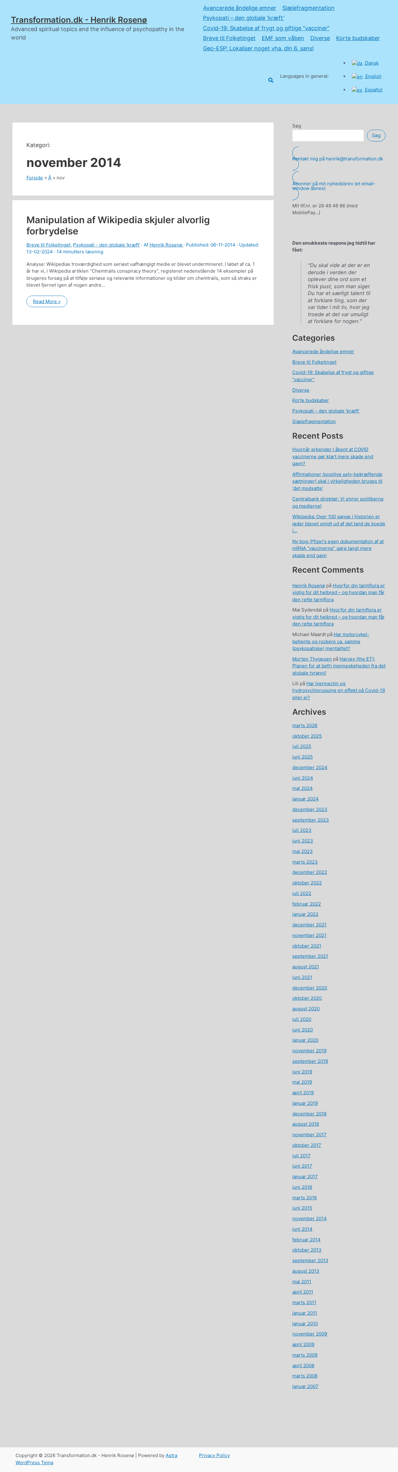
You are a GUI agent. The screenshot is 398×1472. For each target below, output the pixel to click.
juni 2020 (302, 1030)
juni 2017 (302, 1166)
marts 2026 (304, 725)
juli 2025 (301, 746)
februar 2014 (306, 1240)
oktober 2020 (307, 998)
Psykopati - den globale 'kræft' (106, 245)
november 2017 (309, 1134)
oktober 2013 (307, 1250)
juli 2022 (301, 893)
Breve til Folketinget (229, 38)
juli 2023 (302, 830)
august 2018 (305, 1124)
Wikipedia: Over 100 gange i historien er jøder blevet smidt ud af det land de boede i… (338, 523)
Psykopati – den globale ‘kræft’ (243, 18)
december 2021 (309, 925)
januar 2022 (305, 914)
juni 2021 (302, 977)
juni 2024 (302, 778)
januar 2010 (305, 1324)
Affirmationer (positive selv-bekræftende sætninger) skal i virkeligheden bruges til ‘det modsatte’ (337, 481)
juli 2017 (301, 1156)
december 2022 (309, 872)
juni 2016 (302, 1187)
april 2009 (303, 1344)
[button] (271, 80)
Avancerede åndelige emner (239, 8)
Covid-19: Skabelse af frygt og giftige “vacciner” (266, 28)
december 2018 (309, 1114)
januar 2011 (304, 1313)
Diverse (320, 38)
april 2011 (302, 1292)
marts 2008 (304, 1376)
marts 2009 (304, 1355)
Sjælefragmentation (308, 8)
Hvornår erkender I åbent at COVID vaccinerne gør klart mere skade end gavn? (332, 456)
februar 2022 (306, 904)
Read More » (47, 302)
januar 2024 (305, 799)
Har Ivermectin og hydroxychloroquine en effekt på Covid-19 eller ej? (338, 690)
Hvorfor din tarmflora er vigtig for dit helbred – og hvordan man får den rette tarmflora (338, 592)
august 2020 (306, 1009)
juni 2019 (302, 1072)
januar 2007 (305, 1386)
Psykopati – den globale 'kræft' (325, 411)
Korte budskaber (358, 38)
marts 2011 (304, 1302)
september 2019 (310, 1061)
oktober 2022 (307, 883)
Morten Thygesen (312, 659)
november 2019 (309, 1051)
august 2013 (305, 1271)
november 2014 (309, 1218)
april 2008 (303, 1365)
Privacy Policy (214, 1455)
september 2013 (310, 1260)
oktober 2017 (306, 1145)
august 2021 (305, 967)
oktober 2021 (306, 946)
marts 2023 (305, 862)
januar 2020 (305, 1040)
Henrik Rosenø (308, 585)
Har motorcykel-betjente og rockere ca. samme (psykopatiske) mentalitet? (330, 641)
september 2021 (310, 956)
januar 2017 (305, 1176)
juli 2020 (301, 1019)
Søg (296, 126)
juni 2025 (302, 757)
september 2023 (310, 820)
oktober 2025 (307, 736)
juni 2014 (302, 1229)
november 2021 (309, 935)
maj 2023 (302, 851)
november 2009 (309, 1334)
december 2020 (309, 988)
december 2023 (309, 809)
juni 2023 (302, 841)
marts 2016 (304, 1198)
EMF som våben (283, 38)
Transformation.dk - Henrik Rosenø (79, 20)
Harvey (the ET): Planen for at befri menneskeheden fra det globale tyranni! (339, 666)
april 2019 (303, 1093)
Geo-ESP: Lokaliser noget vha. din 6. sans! (258, 48)
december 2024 (309, 767)
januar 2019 (305, 1103)
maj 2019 (302, 1082)
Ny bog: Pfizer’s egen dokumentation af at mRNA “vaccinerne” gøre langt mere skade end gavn (338, 548)
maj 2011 (301, 1282)
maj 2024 (302, 788)
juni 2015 (302, 1208)
